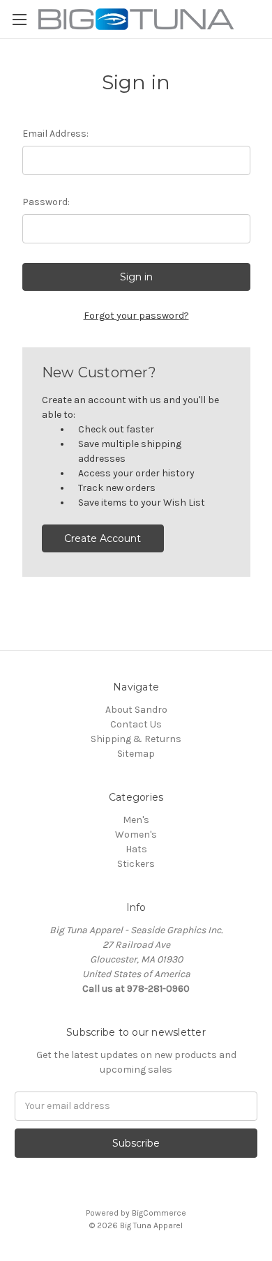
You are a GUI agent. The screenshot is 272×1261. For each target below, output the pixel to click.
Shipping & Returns (136, 739)
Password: (46, 202)
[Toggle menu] (19, 19)
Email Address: (55, 133)
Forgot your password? (136, 316)
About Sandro (136, 710)
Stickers (136, 864)
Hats (136, 849)
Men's (136, 820)
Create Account (102, 538)
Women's (136, 834)
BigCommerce (159, 1213)
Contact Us (136, 724)
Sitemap (136, 754)
